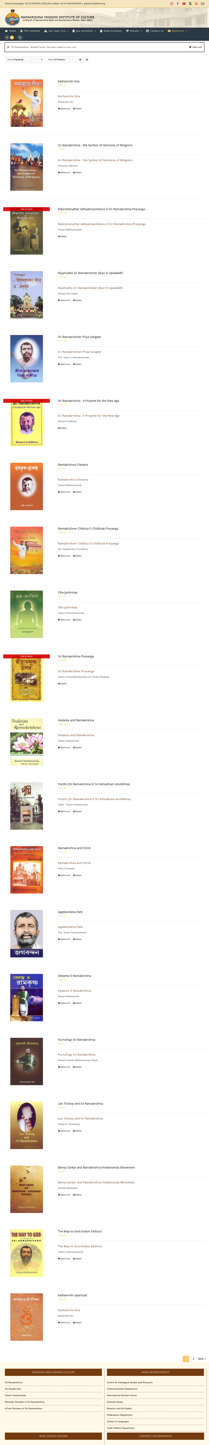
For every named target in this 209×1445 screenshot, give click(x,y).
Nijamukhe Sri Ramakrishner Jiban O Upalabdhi (90, 273)
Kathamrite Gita (69, 81)
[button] (20, 37)
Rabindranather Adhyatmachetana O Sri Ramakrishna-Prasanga (101, 209)
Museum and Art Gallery (119, 1408)
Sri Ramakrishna (13, 1382)
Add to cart (65, 109)
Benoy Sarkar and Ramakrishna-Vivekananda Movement (96, 1167)
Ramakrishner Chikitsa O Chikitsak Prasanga (88, 528)
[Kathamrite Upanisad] (26, 1317)
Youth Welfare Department (120, 1428)
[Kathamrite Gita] (26, 103)
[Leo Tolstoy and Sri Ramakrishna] (26, 1125)
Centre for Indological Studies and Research (130, 1382)
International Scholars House (122, 1395)
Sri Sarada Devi (13, 1388)
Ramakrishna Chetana (73, 465)
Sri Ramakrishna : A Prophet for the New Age (88, 401)
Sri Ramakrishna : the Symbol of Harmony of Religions (95, 145)
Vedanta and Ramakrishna (76, 720)
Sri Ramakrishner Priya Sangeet (79, 337)
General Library (115, 1402)
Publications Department (119, 1415)
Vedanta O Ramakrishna (74, 976)
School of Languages (118, 1421)
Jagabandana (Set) (70, 912)
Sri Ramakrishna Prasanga (76, 656)
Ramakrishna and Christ (74, 848)
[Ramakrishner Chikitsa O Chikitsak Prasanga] (26, 550)
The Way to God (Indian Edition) (79, 1231)
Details (78, 109)
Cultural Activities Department (122, 1388)
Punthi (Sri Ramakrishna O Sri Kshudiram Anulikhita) (94, 784)
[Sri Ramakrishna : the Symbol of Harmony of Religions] (26, 167)
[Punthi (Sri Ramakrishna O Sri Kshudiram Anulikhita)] (26, 806)
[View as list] (87, 60)
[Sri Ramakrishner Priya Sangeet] (26, 358)
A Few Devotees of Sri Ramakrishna (23, 1408)
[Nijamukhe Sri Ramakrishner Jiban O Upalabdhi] (26, 294)
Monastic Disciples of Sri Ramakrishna (24, 1402)
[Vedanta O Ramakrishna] (26, 997)
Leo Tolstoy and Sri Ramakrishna (80, 1103)
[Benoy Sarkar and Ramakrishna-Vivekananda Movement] (26, 1189)
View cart (197, 47)
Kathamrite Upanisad (72, 1295)
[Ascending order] (42, 59)
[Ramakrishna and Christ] (26, 870)
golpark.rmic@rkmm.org (94, 3)
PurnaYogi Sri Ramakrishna (76, 1040)
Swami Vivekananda (15, 1395)
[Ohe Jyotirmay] (26, 614)
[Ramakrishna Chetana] (26, 486)
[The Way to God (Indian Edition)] (26, 1253)
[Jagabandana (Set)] (26, 933)
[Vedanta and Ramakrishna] (26, 742)
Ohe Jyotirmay (67, 592)
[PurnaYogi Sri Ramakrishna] (26, 1061)
